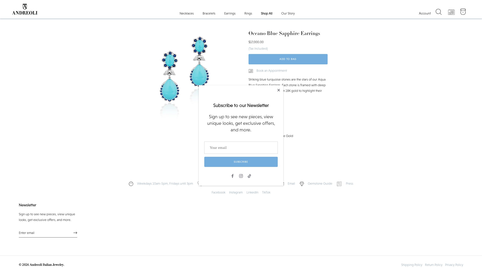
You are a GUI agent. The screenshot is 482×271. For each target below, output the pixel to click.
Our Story (288, 13)
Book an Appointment (271, 70)
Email (291, 183)
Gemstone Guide (320, 183)
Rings (248, 13)
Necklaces (187, 13)
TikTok (266, 192)
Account (425, 13)
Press (349, 183)
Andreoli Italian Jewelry (46, 264)
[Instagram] (241, 175)
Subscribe (241, 161)
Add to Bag (288, 59)
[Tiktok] (249, 175)
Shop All (266, 13)
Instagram (236, 192)
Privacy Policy (454, 265)
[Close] (279, 90)
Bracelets (209, 13)
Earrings (230, 13)
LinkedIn (252, 192)
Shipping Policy (411, 265)
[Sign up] (75, 233)
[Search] (439, 12)
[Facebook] (232, 175)
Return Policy (433, 265)
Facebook (218, 192)
